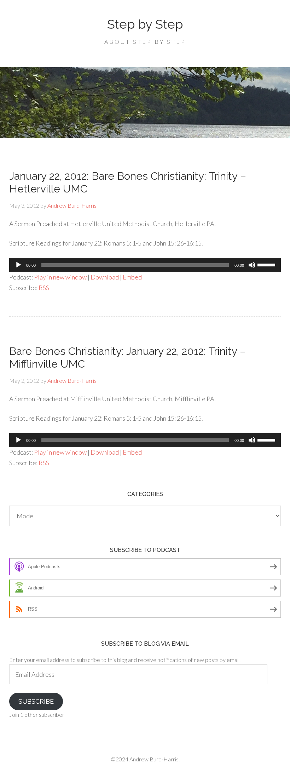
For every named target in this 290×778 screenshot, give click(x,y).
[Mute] (251, 265)
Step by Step (145, 24)
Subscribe (36, 701)
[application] (145, 265)
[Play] (18, 265)
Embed (132, 277)
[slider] (267, 264)
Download (105, 277)
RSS (44, 288)
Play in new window (60, 277)
